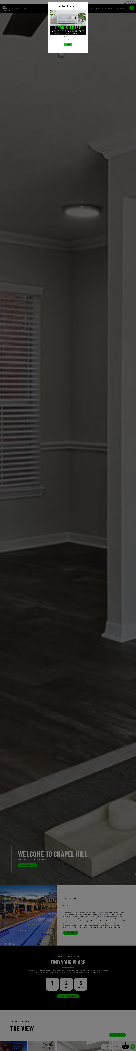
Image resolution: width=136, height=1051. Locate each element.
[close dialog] (85, 4)
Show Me (68, 44)
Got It (68, 49)
